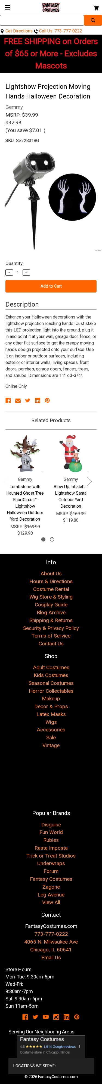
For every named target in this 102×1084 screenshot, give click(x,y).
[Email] (18, 400)
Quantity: (14, 263)
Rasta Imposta (51, 848)
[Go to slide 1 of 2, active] (43, 539)
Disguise (51, 825)
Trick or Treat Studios (51, 856)
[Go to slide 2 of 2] (52, 539)
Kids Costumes (51, 675)
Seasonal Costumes (51, 683)
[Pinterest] (47, 400)
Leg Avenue (51, 895)
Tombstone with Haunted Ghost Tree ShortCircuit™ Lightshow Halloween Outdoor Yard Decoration (25, 503)
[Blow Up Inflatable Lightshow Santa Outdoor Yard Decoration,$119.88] (70, 453)
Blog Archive (51, 612)
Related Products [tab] (51, 420)
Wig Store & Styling (51, 597)
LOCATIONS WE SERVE (34, 1065)
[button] (51, 1046)
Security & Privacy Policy (51, 628)
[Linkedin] (37, 400)
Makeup (51, 698)
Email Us (51, 957)
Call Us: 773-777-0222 (60, 31)
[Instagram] (56, 1017)
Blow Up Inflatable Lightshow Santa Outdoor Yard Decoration (71, 496)
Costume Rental (51, 589)
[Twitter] (27, 400)
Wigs (51, 722)
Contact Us (51, 643)
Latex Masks (51, 714)
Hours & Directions (51, 581)
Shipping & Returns (51, 620)
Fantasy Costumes (51, 879)
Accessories (51, 730)
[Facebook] (8, 400)
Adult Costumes (51, 667)
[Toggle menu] (7, 7)
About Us (51, 573)
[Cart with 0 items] (95, 7)
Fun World (51, 832)
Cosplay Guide (51, 605)
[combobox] (42, 20)
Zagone (51, 887)
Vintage (51, 745)
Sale (51, 737)
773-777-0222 (51, 934)
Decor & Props (51, 706)
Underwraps (51, 863)
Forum (51, 871)
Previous (6, 481)
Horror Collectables (51, 691)
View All (51, 902)
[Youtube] (46, 1017)
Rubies (51, 840)
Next (89, 481)
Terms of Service (51, 636)
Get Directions (18, 31)
